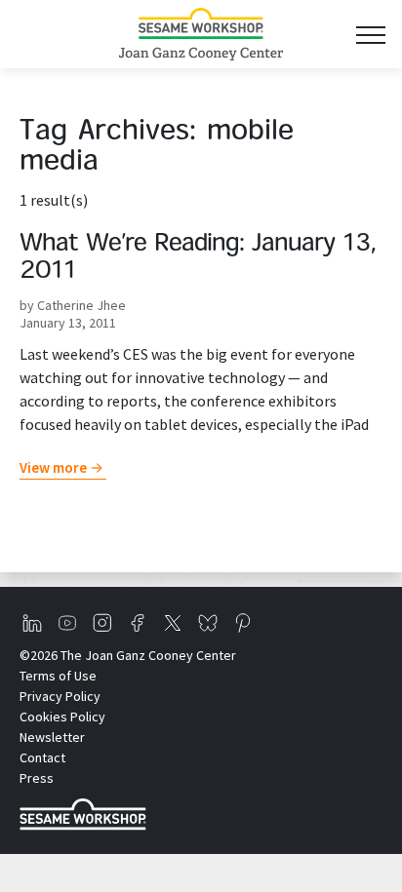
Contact (42, 757)
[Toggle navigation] (370, 35)
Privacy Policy (60, 696)
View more (53, 467)
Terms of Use (58, 675)
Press (37, 778)
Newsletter (52, 737)
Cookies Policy (62, 716)
